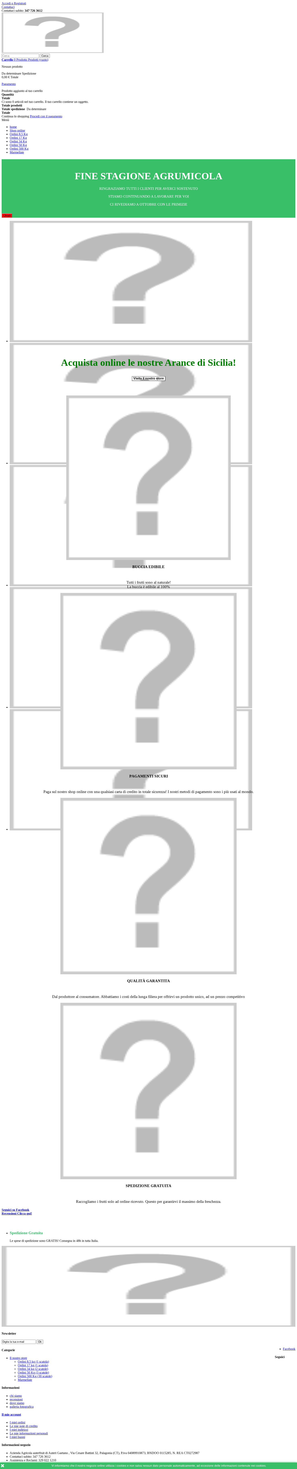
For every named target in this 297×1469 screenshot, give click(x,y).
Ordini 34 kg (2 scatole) (33, 1369)
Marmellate (17, 152)
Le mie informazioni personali (29, 1433)
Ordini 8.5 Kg (19, 134)
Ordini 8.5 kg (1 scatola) (33, 1361)
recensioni (16, 1399)
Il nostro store (18, 1358)
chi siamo (16, 1395)
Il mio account (11, 1414)
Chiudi (7, 215)
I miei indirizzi (19, 1429)
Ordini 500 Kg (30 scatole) (35, 1376)
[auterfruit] (53, 52)
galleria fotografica (22, 1406)
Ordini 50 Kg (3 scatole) (33, 1372)
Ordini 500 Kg (19, 148)
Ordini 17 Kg (18, 137)
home (13, 127)
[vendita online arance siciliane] (131, 341)
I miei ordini (17, 1422)
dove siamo (17, 1403)
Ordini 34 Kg (18, 141)
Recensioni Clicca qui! (17, 1213)
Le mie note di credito (24, 1426)
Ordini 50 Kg (18, 145)
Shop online (17, 130)
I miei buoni (17, 1437)
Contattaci (8, 7)
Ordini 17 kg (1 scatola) (33, 1365)
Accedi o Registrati (14, 3)
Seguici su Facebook (15, 1210)
